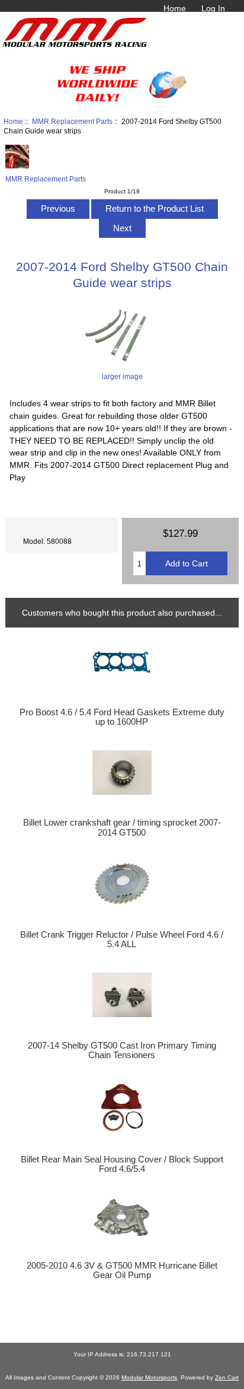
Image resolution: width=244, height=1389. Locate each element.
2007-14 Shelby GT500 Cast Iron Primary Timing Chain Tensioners (122, 1050)
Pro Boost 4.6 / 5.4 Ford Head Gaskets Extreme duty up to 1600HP (122, 717)
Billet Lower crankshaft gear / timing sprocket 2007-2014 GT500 (122, 827)
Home (174, 8)
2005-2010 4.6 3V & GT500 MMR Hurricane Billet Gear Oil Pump (122, 1270)
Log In (213, 8)
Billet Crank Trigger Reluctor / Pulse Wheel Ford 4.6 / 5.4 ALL (121, 939)
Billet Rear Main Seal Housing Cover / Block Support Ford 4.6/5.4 (122, 1164)
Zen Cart (227, 1377)
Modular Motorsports (149, 1377)
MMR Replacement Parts (72, 121)
